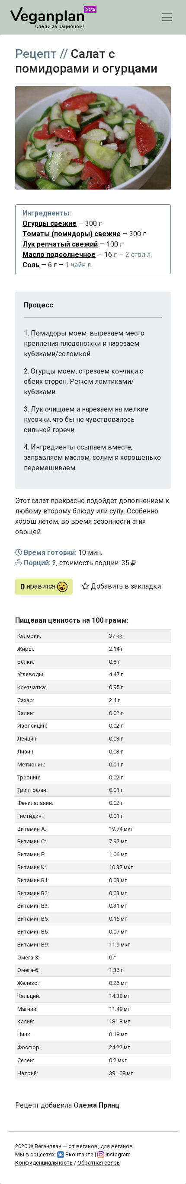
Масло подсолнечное (59, 254)
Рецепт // (41, 54)
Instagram (118, 1154)
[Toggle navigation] (167, 17)
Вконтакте (79, 1154)
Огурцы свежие (49, 223)
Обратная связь (98, 1162)
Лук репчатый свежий (60, 244)
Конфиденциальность (44, 1162)
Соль (30, 265)
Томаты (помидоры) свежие (71, 234)
